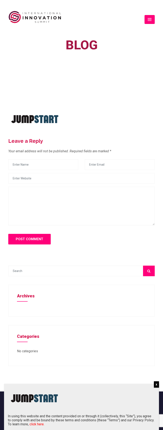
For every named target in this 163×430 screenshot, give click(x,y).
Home (78, 55)
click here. (37, 424)
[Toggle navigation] (150, 19)
